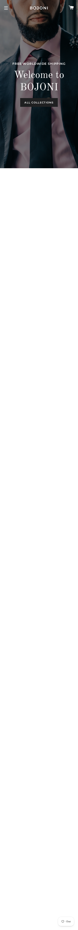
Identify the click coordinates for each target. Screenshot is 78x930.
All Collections (39, 102)
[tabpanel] (39, 84)
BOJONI (39, 8)
